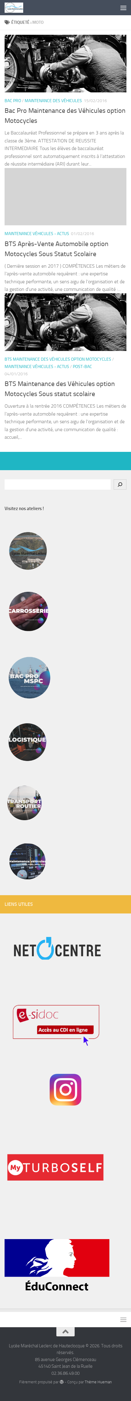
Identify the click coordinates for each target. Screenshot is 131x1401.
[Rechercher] (120, 484)
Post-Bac (82, 366)
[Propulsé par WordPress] (61, 1382)
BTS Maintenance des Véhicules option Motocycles (58, 359)
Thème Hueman (98, 1382)
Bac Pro (13, 100)
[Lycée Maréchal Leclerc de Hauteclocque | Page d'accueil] (17, 7)
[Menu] (123, 7)
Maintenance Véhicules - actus (37, 233)
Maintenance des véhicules (53, 100)
